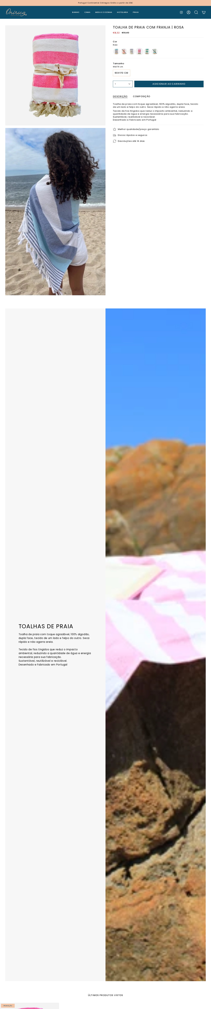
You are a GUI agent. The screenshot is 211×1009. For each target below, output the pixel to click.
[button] (76, 12)
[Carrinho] (204, 12)
